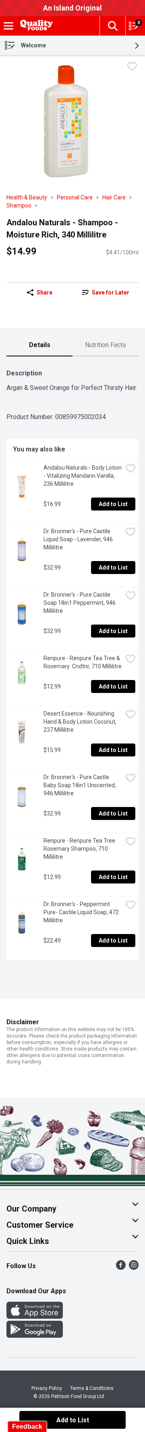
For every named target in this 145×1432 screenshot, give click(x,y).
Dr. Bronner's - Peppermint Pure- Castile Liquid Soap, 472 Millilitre (82, 912)
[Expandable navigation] (8, 25)
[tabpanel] (72, 661)
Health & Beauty (26, 197)
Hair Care (114, 197)
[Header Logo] (35, 26)
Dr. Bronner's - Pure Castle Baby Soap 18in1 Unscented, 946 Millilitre (80, 785)
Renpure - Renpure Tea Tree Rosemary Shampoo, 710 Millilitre (80, 848)
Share (44, 292)
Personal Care (75, 197)
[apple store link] (34, 1316)
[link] (105, 292)
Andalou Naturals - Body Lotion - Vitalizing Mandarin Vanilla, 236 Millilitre (83, 475)
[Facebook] (121, 1267)
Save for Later (110, 292)
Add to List (113, 504)
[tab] (39, 345)
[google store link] (34, 1335)
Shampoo (18, 205)
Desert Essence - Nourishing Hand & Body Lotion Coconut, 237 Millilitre (81, 721)
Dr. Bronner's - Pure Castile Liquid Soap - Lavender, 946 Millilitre (79, 539)
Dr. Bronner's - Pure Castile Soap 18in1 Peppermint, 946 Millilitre (80, 602)
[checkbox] (132, 67)
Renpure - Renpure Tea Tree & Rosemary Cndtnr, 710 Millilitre (83, 662)
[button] (112, 26)
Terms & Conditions (92, 1388)
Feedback (27, 1426)
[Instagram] (134, 1267)
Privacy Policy (46, 1388)
